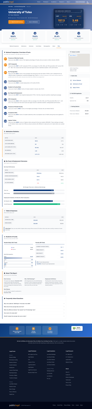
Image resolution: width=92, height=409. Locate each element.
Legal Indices (68, 359)
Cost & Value (38, 46)
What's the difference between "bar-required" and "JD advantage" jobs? (19, 309)
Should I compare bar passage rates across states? (15, 316)
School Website (77, 80)
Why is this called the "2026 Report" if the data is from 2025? (17, 303)
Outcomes (31, 46)
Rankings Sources (50, 370)
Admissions (23, 46)
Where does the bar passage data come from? (14, 306)
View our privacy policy (59, 342)
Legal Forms (12, 351)
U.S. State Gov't (69, 354)
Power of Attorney (12, 391)
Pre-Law (48, 378)
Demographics (47, 46)
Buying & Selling (12, 357)
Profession (45, 1)
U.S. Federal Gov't (69, 356)
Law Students (49, 376)
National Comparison (14, 46)
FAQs (59, 46)
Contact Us (68, 374)
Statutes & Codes (69, 362)
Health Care (11, 394)
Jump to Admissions (33, 21)
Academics (53, 1)
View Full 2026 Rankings (17, 21)
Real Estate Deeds (13, 372)
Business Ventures (13, 362)
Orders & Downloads (80, 1)
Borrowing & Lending (13, 359)
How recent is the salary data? (10, 313)
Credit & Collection (13, 364)
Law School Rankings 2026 (19, 6)
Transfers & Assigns (13, 377)
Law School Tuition (50, 362)
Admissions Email (77, 84)
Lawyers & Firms (31, 362)
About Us (67, 372)
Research (61, 1)
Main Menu (10, 6)
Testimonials (68, 379)
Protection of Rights (13, 375)
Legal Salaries (31, 356)
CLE (29, 359)
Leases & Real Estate (13, 370)
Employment (11, 367)
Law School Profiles (51, 356)
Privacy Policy (68, 385)
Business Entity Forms (32, 372)
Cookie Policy (59, 405)
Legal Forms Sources (32, 369)
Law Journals (49, 373)
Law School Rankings (51, 354)
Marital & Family (12, 386)
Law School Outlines (51, 364)
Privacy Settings (67, 405)
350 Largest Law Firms (32, 354)
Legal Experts (31, 367)
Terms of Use (68, 382)
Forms (38, 1)
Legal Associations (31, 364)
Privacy (54, 405)
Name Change (12, 389)
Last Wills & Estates (13, 383)
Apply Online (76, 87)
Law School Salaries (51, 359)
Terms (73, 405)
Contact (77, 405)
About (68, 1)
